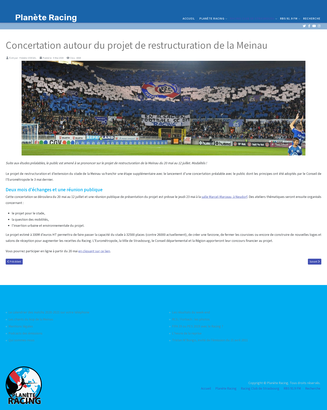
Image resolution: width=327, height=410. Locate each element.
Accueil (189, 18)
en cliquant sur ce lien (94, 251)
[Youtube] (314, 26)
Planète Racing (211, 18)
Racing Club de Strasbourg (252, 18)
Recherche (311, 18)
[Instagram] (319, 26)
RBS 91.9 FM (288, 18)
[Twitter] (304, 26)
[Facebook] (309, 26)
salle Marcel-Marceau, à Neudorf (224, 196)
